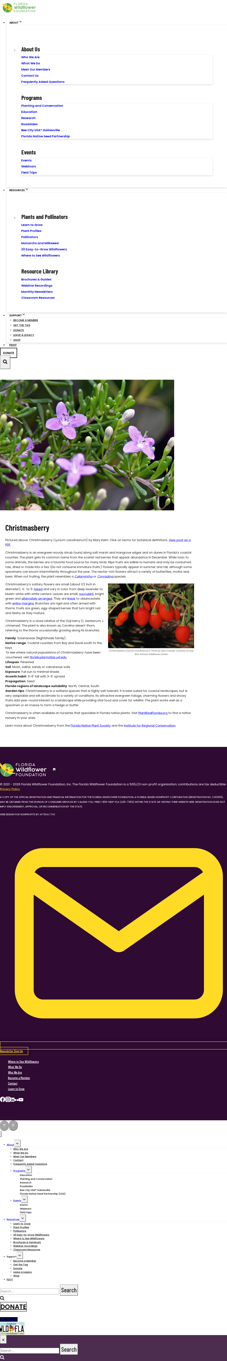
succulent (86, 594)
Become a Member (25, 320)
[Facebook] (2, 1100)
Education (29, 112)
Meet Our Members (35, 69)
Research (28, 118)
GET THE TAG (8, 1319)
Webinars (28, 166)
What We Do (30, 63)
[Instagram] (8, 1100)
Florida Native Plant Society (91, 725)
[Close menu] (1, 1134)
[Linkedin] (13, 1100)
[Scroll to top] (4, 1125)
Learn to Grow (32, 225)
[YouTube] (21, 1100)
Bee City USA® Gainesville (40, 130)
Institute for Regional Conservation (149, 725)
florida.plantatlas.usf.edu (48, 657)
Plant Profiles (31, 231)
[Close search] (3, 1339)
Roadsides (29, 124)
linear (71, 598)
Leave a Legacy (23, 335)
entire (16, 603)
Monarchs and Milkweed (40, 243)
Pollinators (29, 237)
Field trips (26, 1212)
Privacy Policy (10, 789)
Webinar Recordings (36, 285)
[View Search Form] (5, 362)
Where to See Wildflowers (40, 255)
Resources (13, 1219)
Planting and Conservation (42, 106)
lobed (38, 589)
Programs (19, 1170)
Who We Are (30, 57)
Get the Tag (21, 325)
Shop (16, 340)
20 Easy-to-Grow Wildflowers (44, 249)
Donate (18, 330)
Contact (12, 1083)
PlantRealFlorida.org (153, 713)
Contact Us (30, 75)
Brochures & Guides (36, 279)
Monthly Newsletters (37, 292)
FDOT (13, 345)
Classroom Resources (38, 298)
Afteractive (47, 814)
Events (26, 160)
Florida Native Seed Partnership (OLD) (42, 1193)
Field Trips (29, 172)
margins (28, 603)
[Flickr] (17, 1100)
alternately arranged (36, 598)
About (10, 1144)
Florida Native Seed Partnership (45, 136)
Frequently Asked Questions (42, 82)
